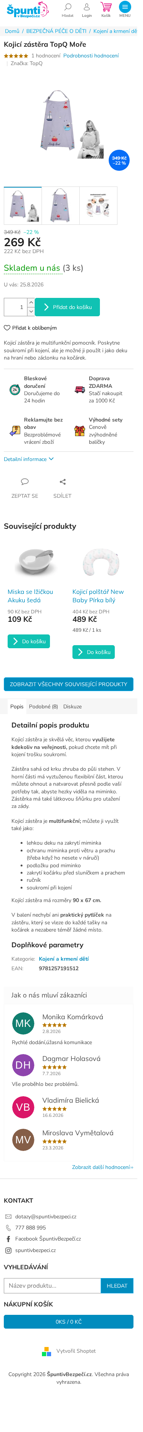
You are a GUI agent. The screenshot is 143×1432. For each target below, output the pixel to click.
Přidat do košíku (72, 307)
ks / (69, 1321)
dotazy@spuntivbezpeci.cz (45, 1216)
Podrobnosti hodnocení (91, 55)
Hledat (117, 1285)
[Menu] (124, 9)
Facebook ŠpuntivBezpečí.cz (48, 1238)
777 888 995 (30, 1227)
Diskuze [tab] (72, 706)
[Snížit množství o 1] (31, 311)
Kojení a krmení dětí (64, 959)
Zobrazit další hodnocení (101, 1167)
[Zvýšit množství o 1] (31, 302)
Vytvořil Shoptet (76, 1351)
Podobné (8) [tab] (43, 706)
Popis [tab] (17, 706)
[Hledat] (67, 9)
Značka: (27, 63)
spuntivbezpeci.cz (35, 1250)
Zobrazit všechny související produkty (68, 684)
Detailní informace (25, 459)
